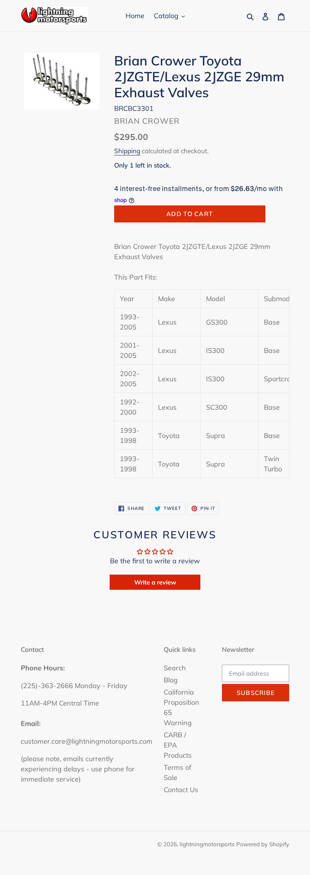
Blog (171, 680)
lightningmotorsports (207, 844)
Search (175, 668)
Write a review (155, 582)
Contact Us (181, 789)
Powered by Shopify (262, 844)
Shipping (127, 151)
